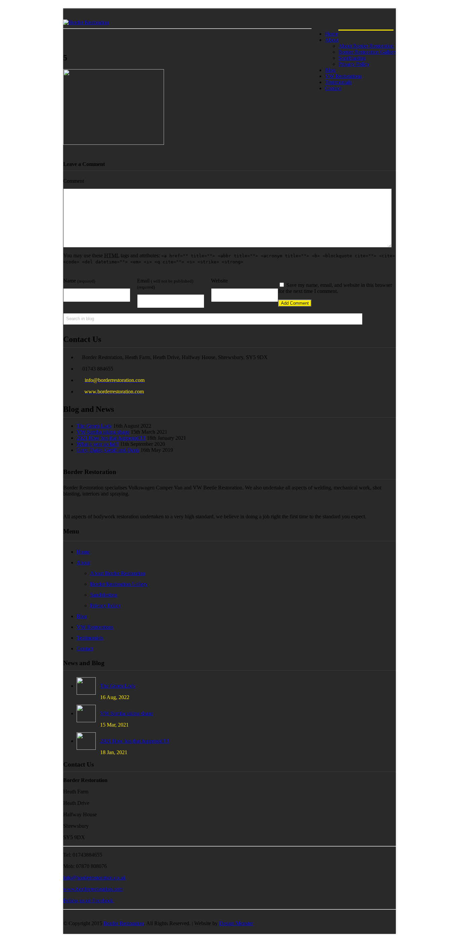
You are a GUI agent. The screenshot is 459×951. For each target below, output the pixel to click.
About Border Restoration (117, 573)
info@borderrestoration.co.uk (94, 877)
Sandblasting (103, 595)
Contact (333, 88)
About (331, 40)
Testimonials (90, 638)
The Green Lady (94, 426)
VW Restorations (95, 627)
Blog (82, 616)
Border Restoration (123, 923)
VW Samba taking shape (103, 432)
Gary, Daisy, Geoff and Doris (108, 450)
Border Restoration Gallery (119, 584)
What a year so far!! (98, 444)
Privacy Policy (105, 605)
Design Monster (236, 923)
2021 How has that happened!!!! (111, 438)
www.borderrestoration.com (93, 889)
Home (83, 552)
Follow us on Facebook (88, 900)
